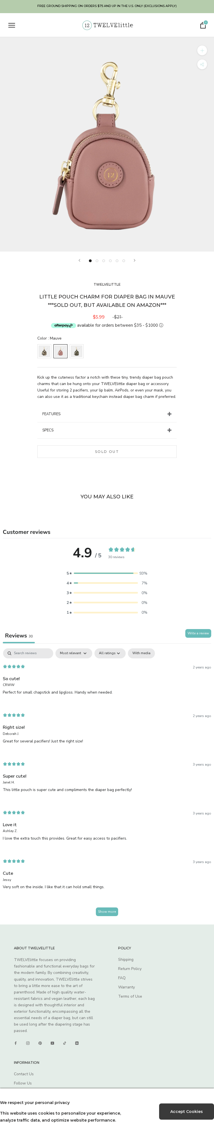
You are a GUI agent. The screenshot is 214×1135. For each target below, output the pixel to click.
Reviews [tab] (19, 635)
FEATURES (51, 414)
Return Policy (130, 968)
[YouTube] (52, 1043)
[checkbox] (141, 653)
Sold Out (107, 452)
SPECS (48, 430)
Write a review (198, 633)
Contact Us (24, 1074)
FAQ (122, 978)
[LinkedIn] (77, 1043)
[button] (107, 573)
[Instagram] (28, 1043)
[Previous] (79, 260)
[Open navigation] (11, 25)
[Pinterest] (40, 1043)
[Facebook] (15, 1043)
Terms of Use (130, 996)
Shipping (125, 959)
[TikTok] (64, 1043)
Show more (107, 911)
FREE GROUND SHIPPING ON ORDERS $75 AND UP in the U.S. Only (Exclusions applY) (107, 6)
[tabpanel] (107, 785)
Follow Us (23, 1083)
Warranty (126, 987)
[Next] (134, 260)
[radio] (44, 351)
